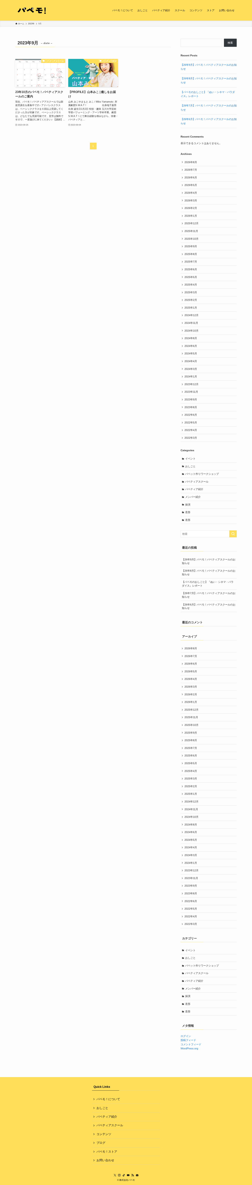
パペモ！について (108, 1099)
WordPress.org (189, 1048)
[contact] (137, 1175)
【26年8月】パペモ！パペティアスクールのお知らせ (208, 572)
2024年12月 (191, 315)
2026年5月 (190, 185)
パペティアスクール (196, 481)
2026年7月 (190, 169)
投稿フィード (188, 1040)
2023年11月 (191, 391)
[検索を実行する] (233, 533)
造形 (187, 512)
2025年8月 (190, 254)
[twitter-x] (115, 1175)
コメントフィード (191, 1044)
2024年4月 (190, 361)
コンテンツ (103, 1134)
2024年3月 (190, 368)
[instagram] (119, 1175)
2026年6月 (190, 177)
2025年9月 (190, 246)
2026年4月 (190, 192)
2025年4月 (190, 284)
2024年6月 (190, 345)
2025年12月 (191, 223)
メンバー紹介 (193, 496)
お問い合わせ (105, 1160)
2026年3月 (190, 200)
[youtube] (128, 1175)
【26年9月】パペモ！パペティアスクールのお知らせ (208, 561)
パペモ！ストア (106, 1151)
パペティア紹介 (194, 489)
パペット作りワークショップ (202, 473)
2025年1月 (190, 307)
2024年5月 (190, 353)
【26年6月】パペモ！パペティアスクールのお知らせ (208, 606)
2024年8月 (190, 338)
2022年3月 (190, 437)
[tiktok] (123, 1175)
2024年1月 (190, 376)
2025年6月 (190, 269)
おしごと (190, 466)
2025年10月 (191, 238)
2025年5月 (190, 277)
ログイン (186, 1036)
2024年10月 (191, 330)
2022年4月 (190, 430)
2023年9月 (190, 399)
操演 (187, 504)
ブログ (100, 1142)
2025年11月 (191, 231)
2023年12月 (191, 384)
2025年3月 (190, 292)
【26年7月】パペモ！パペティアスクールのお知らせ (208, 595)
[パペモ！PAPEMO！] (31, 10)
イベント (190, 458)
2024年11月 (191, 322)
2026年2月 (190, 208)
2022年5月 (190, 422)
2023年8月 (190, 407)
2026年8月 (190, 162)
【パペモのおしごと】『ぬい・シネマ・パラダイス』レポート (208, 583)
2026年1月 (190, 215)
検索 (230, 42)
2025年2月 (190, 299)
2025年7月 (190, 261)
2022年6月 (190, 414)
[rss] (132, 1175)
